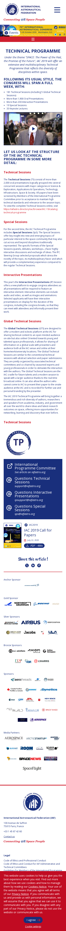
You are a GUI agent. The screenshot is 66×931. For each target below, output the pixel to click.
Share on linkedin (33, 565)
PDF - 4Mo (36, 545)
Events (13, 33)
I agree (31, 920)
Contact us (9, 836)
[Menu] (57, 9)
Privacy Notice (20, 894)
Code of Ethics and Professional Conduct (25, 860)
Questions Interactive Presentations (33, 496)
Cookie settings (33, 926)
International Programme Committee (35, 468)
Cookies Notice (37, 886)
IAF (23, 9)
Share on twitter (27, 565)
